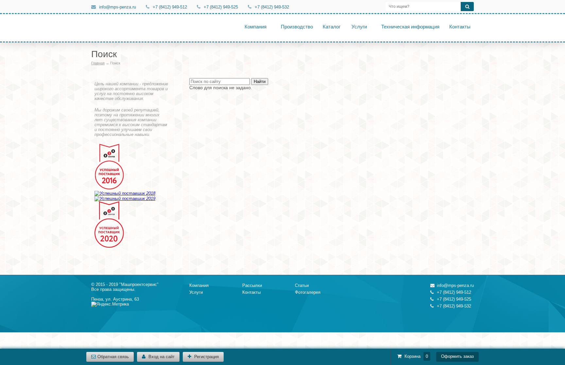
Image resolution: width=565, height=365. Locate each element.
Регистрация (206, 356)
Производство (297, 26)
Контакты (460, 26)
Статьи (302, 285)
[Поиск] (467, 6)
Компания (255, 26)
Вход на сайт (161, 356)
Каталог (331, 26)
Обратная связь (113, 356)
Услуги (359, 26)
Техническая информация (410, 26)
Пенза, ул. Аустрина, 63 (115, 299)
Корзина (413, 356)
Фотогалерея (307, 292)
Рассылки (252, 285)
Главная (98, 63)
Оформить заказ (457, 356)
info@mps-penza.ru (117, 7)
